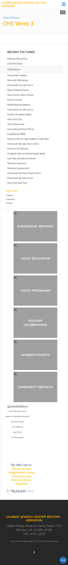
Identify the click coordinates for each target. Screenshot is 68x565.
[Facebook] (34, 552)
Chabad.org (26, 541)
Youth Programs (35, 291)
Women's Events (35, 355)
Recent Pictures (11, 17)
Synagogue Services (35, 226)
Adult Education (35, 258)
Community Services (35, 387)
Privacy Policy (52, 541)
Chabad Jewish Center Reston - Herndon (24, 4)
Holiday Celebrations (35, 323)
